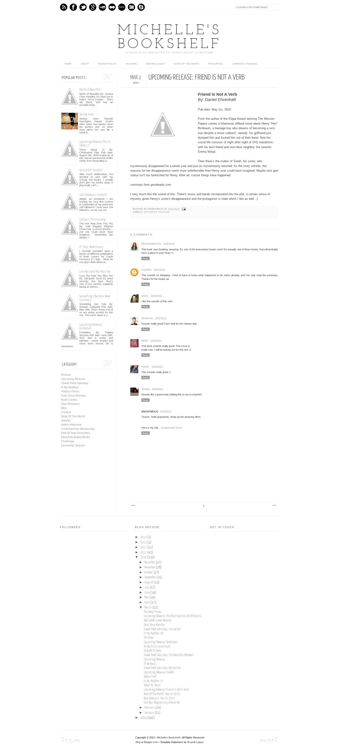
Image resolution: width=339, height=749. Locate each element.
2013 (143, 542)
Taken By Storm (152, 685)
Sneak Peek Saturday (74, 383)
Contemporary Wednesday (78, 428)
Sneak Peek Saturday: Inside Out (162, 629)
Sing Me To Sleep (152, 650)
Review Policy (107, 64)
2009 (143, 717)
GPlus (92, 7)
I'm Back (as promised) (157, 646)
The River (149, 637)
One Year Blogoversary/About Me (162, 702)
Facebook (73, 7)
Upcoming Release (157, 212)
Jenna (145, 389)
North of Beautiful (90, 89)
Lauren (146, 270)
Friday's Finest (70, 391)
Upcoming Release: (154, 659)
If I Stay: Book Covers (91, 247)
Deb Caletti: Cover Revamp (157, 620)
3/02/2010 (168, 243)
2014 (143, 537)
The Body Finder (153, 612)
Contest (66, 412)
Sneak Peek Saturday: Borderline (162, 668)
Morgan (147, 318)
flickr (112, 7)
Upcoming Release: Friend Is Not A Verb (166, 689)
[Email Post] (183, 209)
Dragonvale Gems (172, 427)
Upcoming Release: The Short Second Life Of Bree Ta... (173, 616)
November (150, 567)
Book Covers (69, 399)
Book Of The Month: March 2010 (162, 694)
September (150, 577)
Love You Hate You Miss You (94, 271)
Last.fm (121, 7)
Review (66, 374)
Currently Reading (244, 64)
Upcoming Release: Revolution (161, 642)
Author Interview (71, 424)
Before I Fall (150, 676)
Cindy (145, 366)
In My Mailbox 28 (153, 633)
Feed (63, 7)
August (149, 582)
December (150, 562)
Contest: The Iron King (92, 219)
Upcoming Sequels (73, 445)
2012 (143, 547)
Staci (145, 296)
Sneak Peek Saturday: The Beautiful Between (168, 655)
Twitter (83, 7)
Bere (144, 340)
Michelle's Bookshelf (169, 37)
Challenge (67, 441)
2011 (143, 552)
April (147, 602)
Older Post (274, 505)
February (149, 707)
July (147, 587)
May (147, 597)
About (85, 64)
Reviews (131, 64)
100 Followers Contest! (93, 195)
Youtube (102, 7)
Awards (66, 420)
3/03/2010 (157, 366)
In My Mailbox (69, 387)
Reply (146, 258)
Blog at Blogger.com (147, 742)
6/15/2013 (165, 411)
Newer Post (133, 505)
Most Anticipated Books (75, 437)
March (148, 607)
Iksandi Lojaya (195, 742)
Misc (64, 408)
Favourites (215, 64)
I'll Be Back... (151, 663)
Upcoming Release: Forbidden (90, 326)
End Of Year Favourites (75, 433)
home (68, 64)
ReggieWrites (151, 243)
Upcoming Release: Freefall (159, 672)
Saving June (86, 114)
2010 (143, 557)
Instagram (131, 7)
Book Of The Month (186, 64)
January (149, 712)
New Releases (155, 64)
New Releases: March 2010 (159, 698)
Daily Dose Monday (73, 395)
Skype (141, 7)
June (147, 592)
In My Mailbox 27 (153, 681)
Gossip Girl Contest (90, 170)
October (149, 572)
